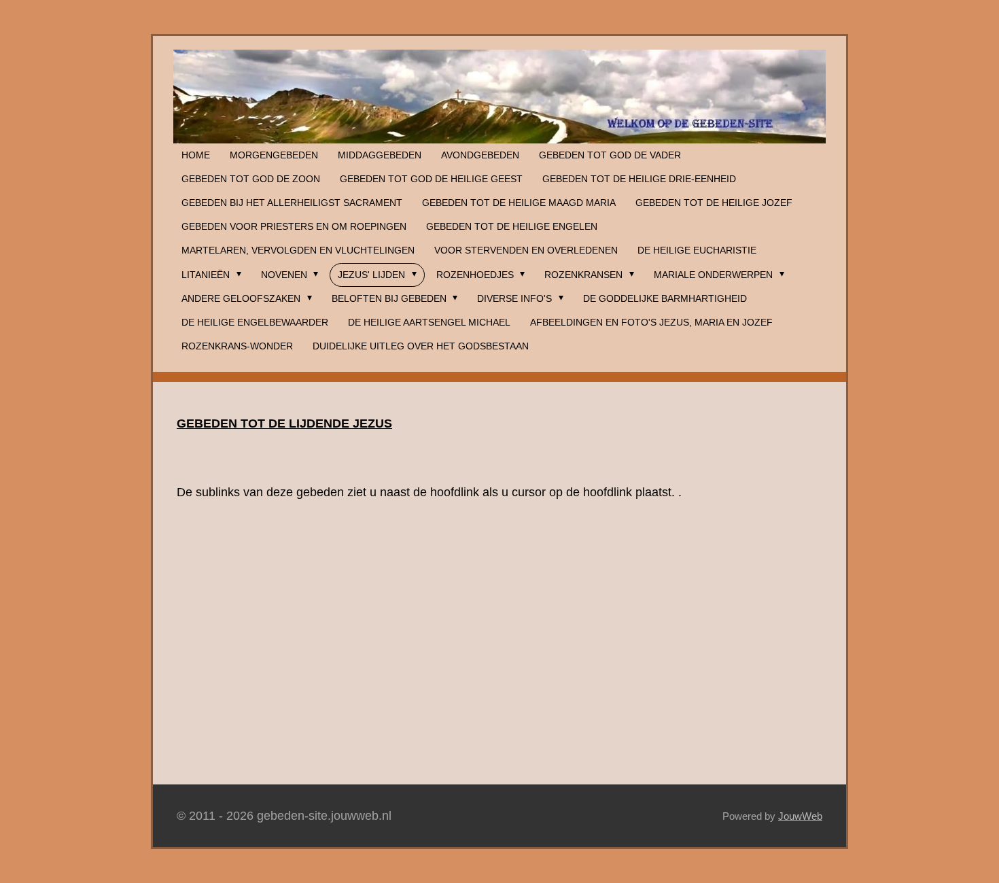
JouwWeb (800, 816)
